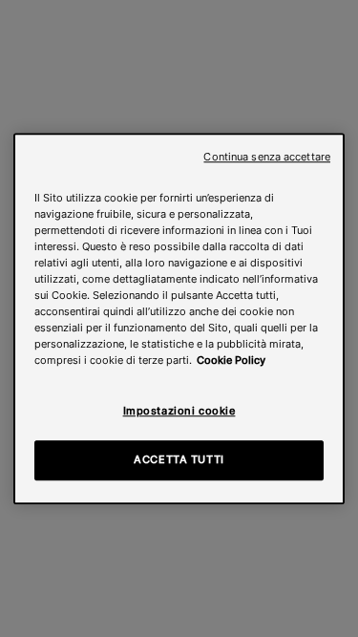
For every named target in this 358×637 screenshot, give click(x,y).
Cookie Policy (231, 360)
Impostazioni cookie (179, 410)
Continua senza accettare (266, 157)
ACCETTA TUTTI (178, 459)
